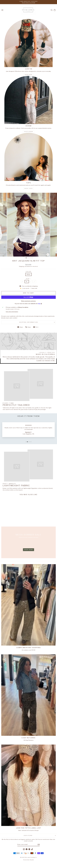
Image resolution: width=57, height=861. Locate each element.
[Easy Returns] (28, 695)
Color (28, 271)
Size (28, 278)
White (28, 274)
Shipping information (28, 322)
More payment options (28, 301)
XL (27, 281)
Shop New (28, 74)
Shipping (21, 266)
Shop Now (28, 549)
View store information (12, 311)
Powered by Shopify (28, 859)
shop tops (28, 188)
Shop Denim (28, 131)
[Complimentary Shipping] (28, 605)
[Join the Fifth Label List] (28, 785)
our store (28, 835)
